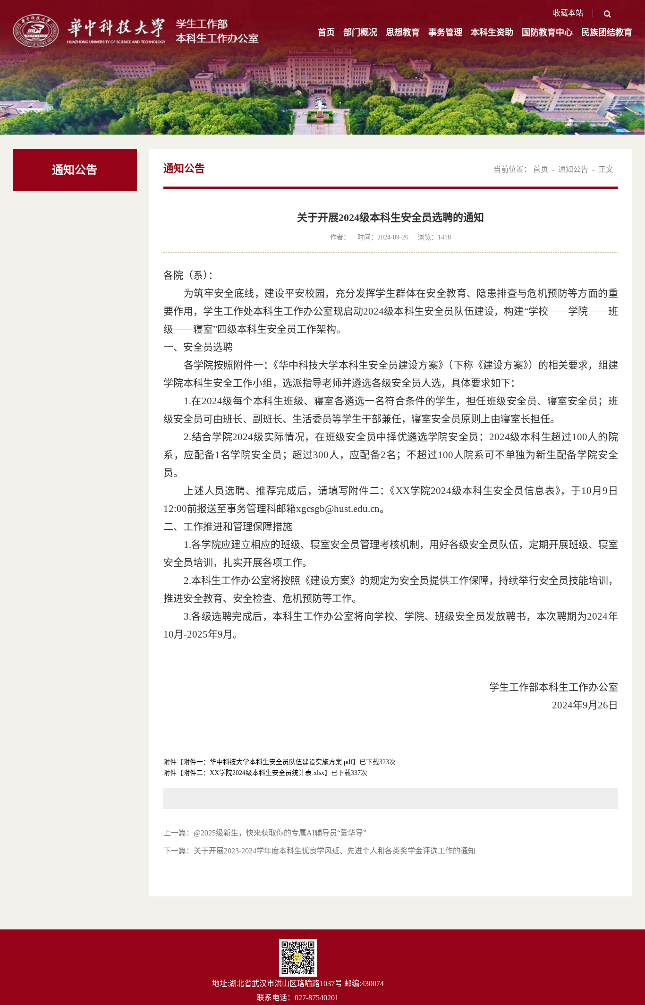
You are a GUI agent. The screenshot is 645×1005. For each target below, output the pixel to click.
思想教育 (403, 32)
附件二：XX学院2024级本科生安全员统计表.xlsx (253, 772)
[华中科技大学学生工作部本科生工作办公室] (137, 19)
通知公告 (573, 169)
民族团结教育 (606, 32)
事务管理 (445, 32)
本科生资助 (492, 32)
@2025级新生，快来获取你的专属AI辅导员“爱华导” (280, 833)
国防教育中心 (547, 32)
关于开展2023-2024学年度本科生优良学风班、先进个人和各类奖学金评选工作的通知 (334, 851)
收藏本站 (568, 13)
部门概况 (360, 32)
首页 (326, 32)
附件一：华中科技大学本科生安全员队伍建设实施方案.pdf (268, 762)
